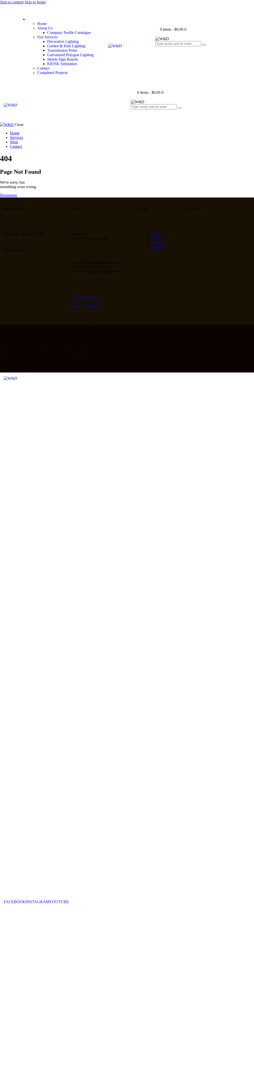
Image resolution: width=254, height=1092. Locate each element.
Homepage (8, 195)
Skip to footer (35, 2)
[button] (133, 116)
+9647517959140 (86, 298)
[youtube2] (189, 232)
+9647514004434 (86, 306)
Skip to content (12, 2)
